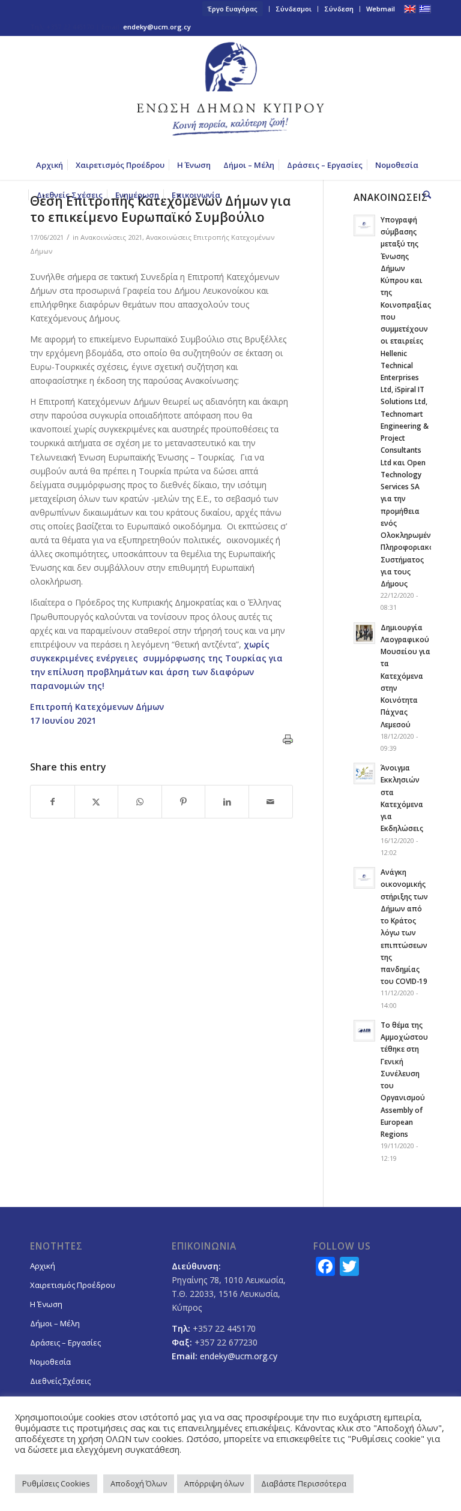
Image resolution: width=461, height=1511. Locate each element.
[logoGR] (230, 93)
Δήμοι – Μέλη (55, 1323)
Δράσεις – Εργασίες (65, 1342)
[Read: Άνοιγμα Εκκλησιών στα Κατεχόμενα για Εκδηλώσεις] (364, 773)
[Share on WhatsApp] (139, 801)
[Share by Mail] (270, 801)
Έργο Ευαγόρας (233, 8)
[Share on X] (96, 801)
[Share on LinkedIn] (227, 801)
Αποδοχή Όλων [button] (138, 1483)
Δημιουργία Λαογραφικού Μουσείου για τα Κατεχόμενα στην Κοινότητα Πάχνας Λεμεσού (405, 675)
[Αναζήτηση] (424, 195)
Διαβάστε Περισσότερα (303, 1483)
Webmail (380, 8)
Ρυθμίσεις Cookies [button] (56, 1483)
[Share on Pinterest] (183, 801)
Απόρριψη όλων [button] (214, 1483)
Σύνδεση (339, 8)
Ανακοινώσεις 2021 (111, 237)
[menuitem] (233, 9)
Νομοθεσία (50, 1361)
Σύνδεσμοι (294, 8)
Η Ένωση (46, 1304)
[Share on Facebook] (52, 801)
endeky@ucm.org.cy (157, 26)
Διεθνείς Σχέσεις (60, 1380)
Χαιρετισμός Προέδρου (72, 1285)
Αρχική (42, 1265)
